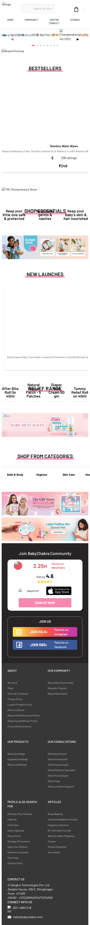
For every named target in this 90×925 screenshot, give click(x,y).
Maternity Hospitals (18, 852)
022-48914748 (22, 907)
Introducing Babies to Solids (63, 819)
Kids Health (54, 852)
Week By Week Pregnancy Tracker (61, 838)
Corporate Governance (19, 726)
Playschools (14, 835)
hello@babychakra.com (28, 917)
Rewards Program (57, 688)
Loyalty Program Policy (20, 704)
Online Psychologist (58, 775)
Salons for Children (17, 846)
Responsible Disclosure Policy (24, 715)
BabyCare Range (16, 753)
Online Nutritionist (57, 753)
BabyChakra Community (60, 682)
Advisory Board (16, 709)
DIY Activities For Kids (59, 830)
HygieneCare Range (18, 759)
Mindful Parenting (57, 846)
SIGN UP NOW (45, 603)
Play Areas (13, 857)
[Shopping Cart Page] (76, 9)
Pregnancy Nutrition (58, 825)
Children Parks (15, 863)
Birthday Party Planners (20, 813)
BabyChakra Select (58, 693)
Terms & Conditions (18, 693)
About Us (12, 682)
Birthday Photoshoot (19, 841)
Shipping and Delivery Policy (22, 720)
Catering (12, 819)
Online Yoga (54, 780)
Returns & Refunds (17, 764)
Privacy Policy (15, 699)
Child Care (13, 825)
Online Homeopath (57, 759)
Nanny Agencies (16, 830)
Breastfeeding (55, 813)
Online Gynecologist (58, 764)
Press (11, 688)
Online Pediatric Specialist (61, 770)
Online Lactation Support (61, 786)
